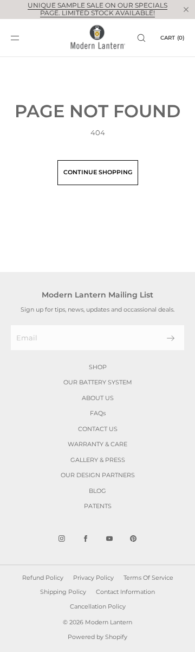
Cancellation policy (98, 606)
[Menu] (24, 37)
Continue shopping (97, 172)
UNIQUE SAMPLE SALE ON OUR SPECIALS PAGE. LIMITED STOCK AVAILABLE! (97, 9)
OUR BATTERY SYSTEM (97, 382)
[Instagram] (62, 538)
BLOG (97, 491)
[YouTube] (109, 538)
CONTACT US (98, 429)
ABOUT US (98, 398)
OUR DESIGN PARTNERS (98, 475)
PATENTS (98, 506)
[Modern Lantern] (97, 38)
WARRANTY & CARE (97, 444)
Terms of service (148, 577)
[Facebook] (86, 538)
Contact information (125, 592)
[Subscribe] (170, 338)
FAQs (98, 413)
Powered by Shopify (97, 637)
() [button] (172, 37)
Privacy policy (93, 577)
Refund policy (42, 577)
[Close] (186, 9)
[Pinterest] (133, 538)
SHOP (98, 367)
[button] (141, 37)
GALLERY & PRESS (97, 460)
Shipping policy (63, 592)
